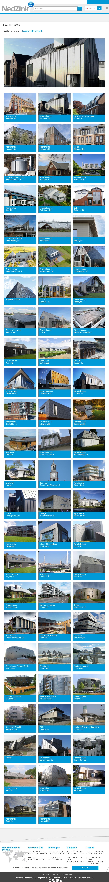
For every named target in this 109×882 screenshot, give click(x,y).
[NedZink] (17, 6)
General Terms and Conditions (81, 878)
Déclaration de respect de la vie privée (30, 878)
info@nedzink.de (59, 853)
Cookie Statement (53, 878)
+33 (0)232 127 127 (96, 851)
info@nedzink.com (40, 853)
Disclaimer (65, 878)
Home (5, 25)
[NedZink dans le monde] (15, 857)
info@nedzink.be (78, 853)
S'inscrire (85, 868)
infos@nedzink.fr (97, 853)
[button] (93, 8)
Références (11, 31)
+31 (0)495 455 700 (38, 851)
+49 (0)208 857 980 (57, 851)
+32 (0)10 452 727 (76, 851)
